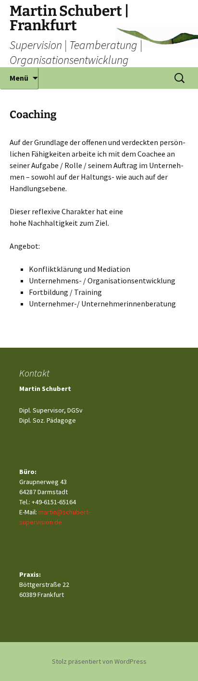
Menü (19, 78)
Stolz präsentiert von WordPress (99, 661)
